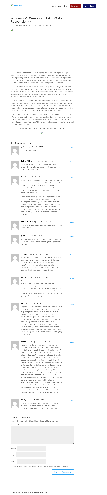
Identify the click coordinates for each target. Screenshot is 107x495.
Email (13, 455)
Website (13, 462)
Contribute (75, 6)
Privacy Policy (43, 492)
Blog (65, 6)
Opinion (37, 25)
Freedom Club (18, 25)
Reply (72, 148)
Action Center (90, 6)
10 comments (46, 25)
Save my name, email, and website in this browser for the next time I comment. (41, 467)
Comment (15, 425)
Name (13, 449)
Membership (56, 6)
